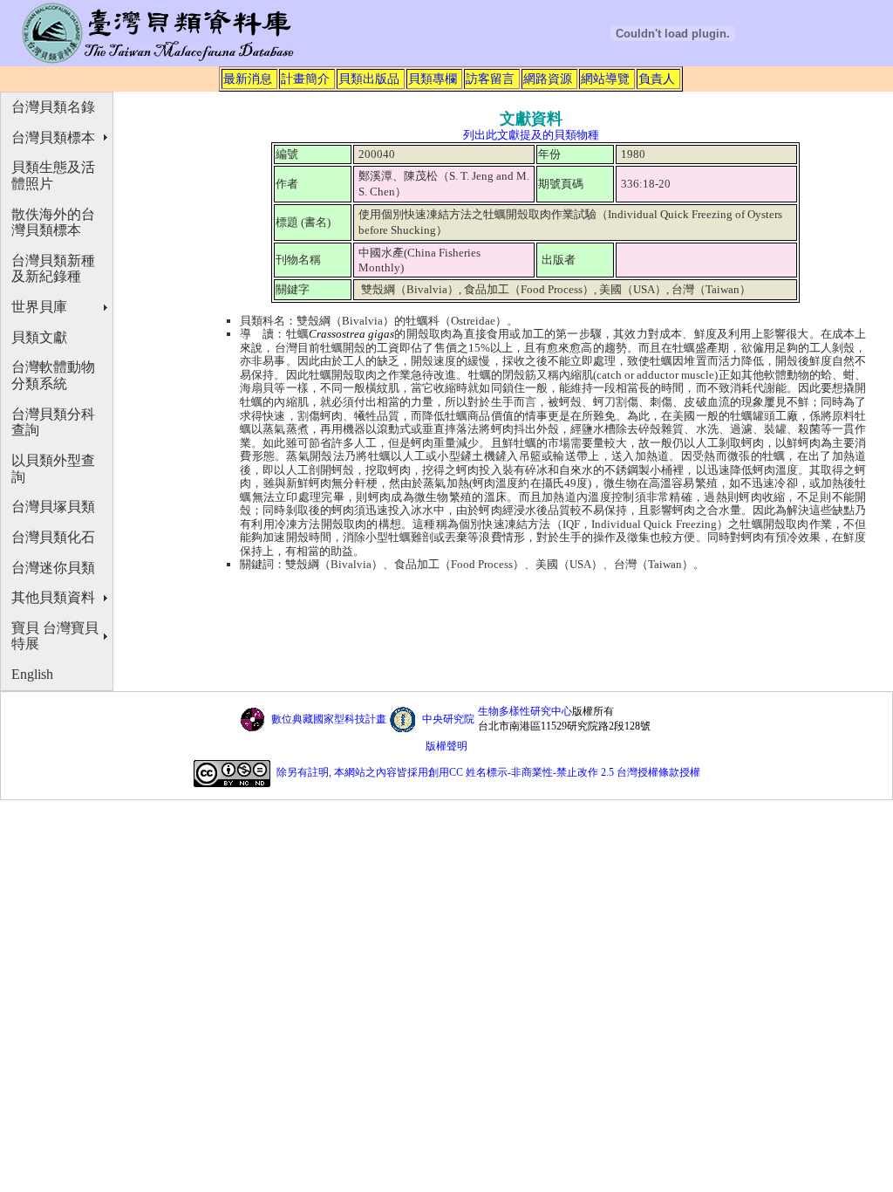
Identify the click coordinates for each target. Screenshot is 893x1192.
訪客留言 (490, 79)
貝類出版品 (368, 79)
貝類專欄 (432, 79)
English (32, 674)
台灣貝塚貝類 (53, 506)
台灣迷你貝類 (53, 567)
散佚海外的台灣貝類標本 (53, 222)
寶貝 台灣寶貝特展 (55, 636)
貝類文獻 (39, 337)
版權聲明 (446, 746)
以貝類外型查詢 (53, 468)
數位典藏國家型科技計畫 (328, 719)
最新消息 (247, 79)
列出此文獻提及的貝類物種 (531, 134)
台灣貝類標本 (53, 137)
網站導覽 (605, 79)
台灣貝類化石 (53, 537)
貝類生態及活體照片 (53, 175)
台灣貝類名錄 (53, 106)
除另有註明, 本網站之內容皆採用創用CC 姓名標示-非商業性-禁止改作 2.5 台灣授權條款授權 (488, 772)
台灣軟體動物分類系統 (53, 375)
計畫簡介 (305, 79)
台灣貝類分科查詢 (53, 422)
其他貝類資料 (53, 597)
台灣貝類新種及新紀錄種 (53, 268)
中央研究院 (448, 719)
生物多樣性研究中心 (525, 711)
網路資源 (547, 79)
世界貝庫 (39, 306)
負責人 (656, 79)
